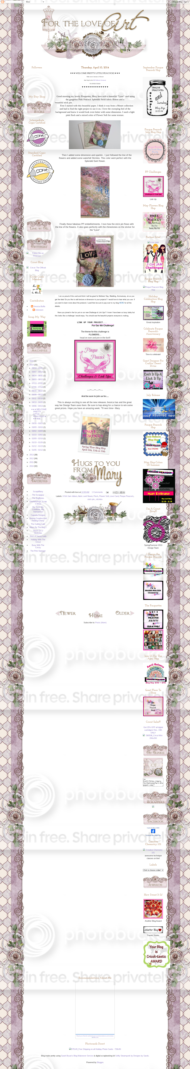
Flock (96, 496)
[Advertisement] (95, 568)
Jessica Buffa (39, 306)
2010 (31, 466)
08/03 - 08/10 (37, 379)
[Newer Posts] (66, 614)
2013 (31, 455)
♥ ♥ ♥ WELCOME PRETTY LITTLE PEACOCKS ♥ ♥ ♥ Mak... (39, 414)
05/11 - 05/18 (37, 398)
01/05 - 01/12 (37, 450)
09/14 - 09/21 (37, 368)
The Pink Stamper (38, 551)
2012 (31, 458)
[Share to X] (119, 492)
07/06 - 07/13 (37, 387)
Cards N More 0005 (153, 828)
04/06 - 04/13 (37, 406)
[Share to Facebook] (121, 492)
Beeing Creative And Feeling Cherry (38, 519)
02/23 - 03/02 (37, 435)
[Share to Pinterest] (124, 492)
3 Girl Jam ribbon (70, 496)
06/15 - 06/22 (37, 391)
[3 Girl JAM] (153, 242)
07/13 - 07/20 (37, 383)
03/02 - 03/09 (37, 431)
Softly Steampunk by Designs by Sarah (132, 1056)
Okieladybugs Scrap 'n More (38, 502)
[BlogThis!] (116, 492)
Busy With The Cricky (38, 546)
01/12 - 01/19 (37, 446)
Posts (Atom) (101, 622)
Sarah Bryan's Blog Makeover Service (77, 1056)
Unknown (39, 310)
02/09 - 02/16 (37, 438)
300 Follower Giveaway (99, 80)
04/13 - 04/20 (37, 402)
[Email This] (114, 492)
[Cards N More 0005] (153, 832)
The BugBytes (38, 498)
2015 (31, 361)
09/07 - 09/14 (37, 372)
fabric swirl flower (85, 496)
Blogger (100, 1062)
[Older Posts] (125, 614)
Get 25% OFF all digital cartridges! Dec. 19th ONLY (153, 730)
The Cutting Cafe (38, 524)
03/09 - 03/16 (37, 427)
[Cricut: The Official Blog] (36, 270)
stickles (99, 499)
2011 (31, 462)
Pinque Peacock (127, 496)
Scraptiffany (38, 491)
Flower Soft (104, 496)
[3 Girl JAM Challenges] (154, 272)
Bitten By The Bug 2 (38, 527)
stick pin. (91, 499)
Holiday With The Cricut (38, 540)
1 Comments (97, 492)
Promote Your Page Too (153, 835)
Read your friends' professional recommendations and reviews (95, 1036)
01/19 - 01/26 (37, 442)
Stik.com (95, 1037)
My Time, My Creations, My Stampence (38, 509)
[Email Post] (107, 492)
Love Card (114, 496)
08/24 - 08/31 (37, 375)
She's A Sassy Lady (38, 536)
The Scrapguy (38, 495)
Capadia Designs (38, 515)
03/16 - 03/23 (37, 423)
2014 (31, 365)
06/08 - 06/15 (37, 394)
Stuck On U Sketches (38, 532)
